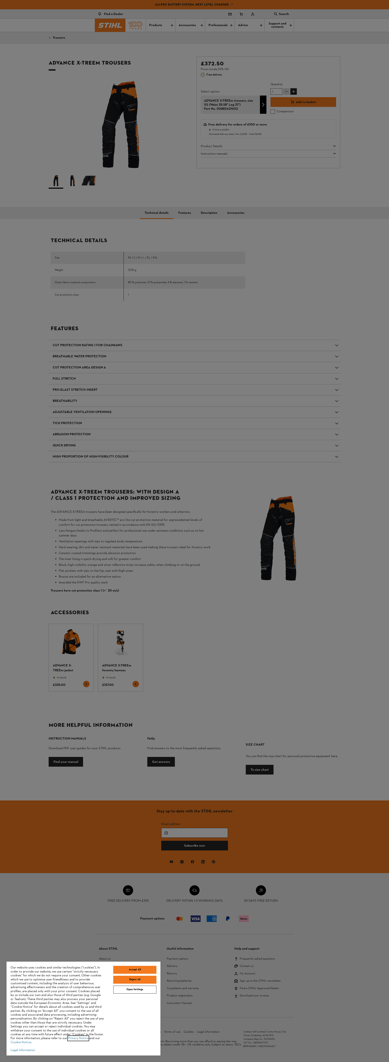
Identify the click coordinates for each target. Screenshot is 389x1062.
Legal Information (23, 1050)
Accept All (135, 970)
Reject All (134, 979)
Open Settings (134, 989)
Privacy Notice (78, 1038)
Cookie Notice (21, 1042)
